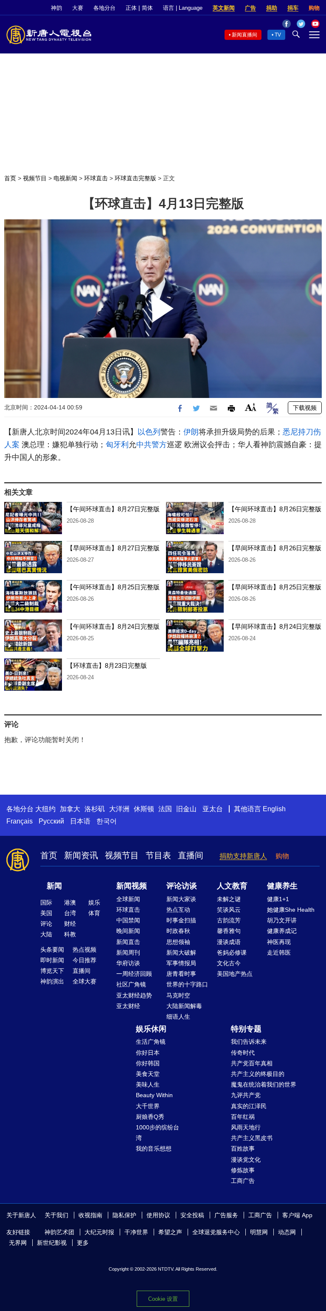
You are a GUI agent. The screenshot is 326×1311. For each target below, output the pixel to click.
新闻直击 (128, 941)
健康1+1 (278, 899)
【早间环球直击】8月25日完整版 (274, 587)
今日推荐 (84, 960)
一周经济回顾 (134, 973)
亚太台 (212, 808)
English (274, 808)
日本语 (80, 821)
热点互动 (178, 909)
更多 (83, 1242)
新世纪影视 (52, 1242)
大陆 (46, 934)
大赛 (77, 8)
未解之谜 (229, 899)
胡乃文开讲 (282, 920)
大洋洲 (119, 808)
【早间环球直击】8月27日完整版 (113, 548)
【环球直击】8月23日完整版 (107, 665)
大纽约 (45, 808)
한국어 (106, 821)
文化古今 (229, 963)
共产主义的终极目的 (257, 1073)
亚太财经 (128, 1006)
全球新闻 (128, 899)
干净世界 (136, 1232)
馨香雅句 (229, 930)
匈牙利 (117, 444)
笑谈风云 (229, 909)
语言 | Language (182, 8)
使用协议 (158, 1215)
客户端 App (297, 1215)
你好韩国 (148, 1063)
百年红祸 (243, 1116)
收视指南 (90, 1215)
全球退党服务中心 (216, 1232)
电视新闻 (65, 178)
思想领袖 (178, 941)
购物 (314, 8)
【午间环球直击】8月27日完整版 (113, 509)
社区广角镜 (131, 984)
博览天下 (52, 970)
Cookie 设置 (163, 1299)
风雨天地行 (246, 1127)
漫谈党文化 (246, 1159)
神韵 (56, 8)
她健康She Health (291, 909)
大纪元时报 (99, 1232)
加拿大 (70, 808)
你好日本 (148, 1052)
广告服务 (226, 1215)
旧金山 (186, 808)
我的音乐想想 (153, 1148)
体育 (94, 913)
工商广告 (243, 1180)
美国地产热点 (235, 973)
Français (19, 821)
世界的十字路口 (187, 984)
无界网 (18, 1242)
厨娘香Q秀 (150, 1116)
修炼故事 (243, 1170)
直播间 (190, 855)
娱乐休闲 (151, 1029)
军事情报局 (181, 963)
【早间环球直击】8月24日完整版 (274, 626)
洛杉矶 (94, 808)
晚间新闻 (128, 930)
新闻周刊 (128, 952)
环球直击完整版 (135, 178)
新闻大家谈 (181, 899)
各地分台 (104, 8)
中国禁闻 (128, 920)
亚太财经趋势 (134, 995)
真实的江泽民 (249, 1106)
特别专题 (246, 1029)
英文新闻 (224, 8)
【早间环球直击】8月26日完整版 (274, 548)
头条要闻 (52, 949)
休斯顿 (144, 808)
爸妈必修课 (232, 952)
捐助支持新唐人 (243, 856)
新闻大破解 (181, 952)
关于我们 (56, 1215)
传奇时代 (243, 1052)
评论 (46, 923)
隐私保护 (124, 1215)
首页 (10, 178)
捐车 (292, 8)
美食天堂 (148, 1073)
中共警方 (151, 444)
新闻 (54, 886)
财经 (70, 923)
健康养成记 (282, 930)
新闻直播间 (244, 35)
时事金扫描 (181, 920)
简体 (147, 8)
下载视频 (305, 407)
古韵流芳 (229, 920)
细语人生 (178, 1016)
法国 (165, 808)
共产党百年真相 (252, 1063)
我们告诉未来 (249, 1041)
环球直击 (96, 178)
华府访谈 (128, 963)
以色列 (149, 432)
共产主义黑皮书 (252, 1138)
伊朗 (191, 432)
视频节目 (35, 178)
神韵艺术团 (59, 1232)
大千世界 (148, 1106)
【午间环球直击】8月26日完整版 (274, 509)
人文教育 (232, 886)
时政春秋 (178, 930)
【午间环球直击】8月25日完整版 (113, 587)
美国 (46, 913)
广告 (250, 8)
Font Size (250, 407)
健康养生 (282, 886)
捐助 (271, 8)
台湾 (70, 913)
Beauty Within (154, 1095)
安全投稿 (192, 1215)
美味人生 (148, 1084)
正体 (131, 8)
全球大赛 (84, 981)
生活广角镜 (151, 1041)
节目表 (158, 855)
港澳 (70, 902)
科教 (70, 934)
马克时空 (178, 995)
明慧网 (259, 1232)
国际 (46, 902)
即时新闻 (52, 960)
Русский (51, 821)
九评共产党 (246, 1095)
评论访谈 (181, 886)
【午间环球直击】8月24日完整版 (113, 626)
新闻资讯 (81, 855)
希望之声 (170, 1232)
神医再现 (279, 941)
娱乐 (94, 902)
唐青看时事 (181, 973)
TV (278, 35)
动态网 (287, 1232)
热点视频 (84, 949)
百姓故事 (243, 1148)
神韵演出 (52, 981)
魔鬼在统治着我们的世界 (263, 1084)
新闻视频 (131, 886)
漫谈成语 (229, 941)
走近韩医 (279, 952)
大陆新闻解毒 (184, 1006)
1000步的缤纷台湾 (157, 1132)
